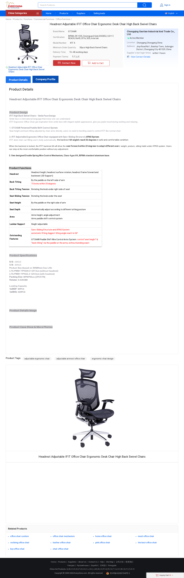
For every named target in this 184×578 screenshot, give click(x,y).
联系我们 (129, 562)
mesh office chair (146, 536)
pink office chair (102, 542)
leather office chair (62, 542)
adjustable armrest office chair (70, 359)
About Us (82, 562)
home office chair (103, 536)
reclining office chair (19, 542)
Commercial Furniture (44, 19)
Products (64, 13)
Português (112, 565)
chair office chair (61, 549)
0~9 (132, 569)
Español (94, 565)
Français (71, 565)
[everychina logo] (14, 5)
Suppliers (81, 13)
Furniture (28, 19)
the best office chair (147, 542)
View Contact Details (140, 57)
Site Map (110, 562)
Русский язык (83, 565)
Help (102, 562)
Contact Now (68, 63)
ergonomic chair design (102, 359)
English (171, 13)
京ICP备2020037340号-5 (120, 573)
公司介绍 (119, 562)
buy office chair (17, 549)
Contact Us (93, 562)
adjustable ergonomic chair (37, 359)
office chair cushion (19, 536)
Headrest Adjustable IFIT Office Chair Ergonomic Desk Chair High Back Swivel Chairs (26, 69)
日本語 (103, 565)
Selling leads (99, 13)
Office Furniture (63, 19)
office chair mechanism (64, 536)
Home (48, 13)
